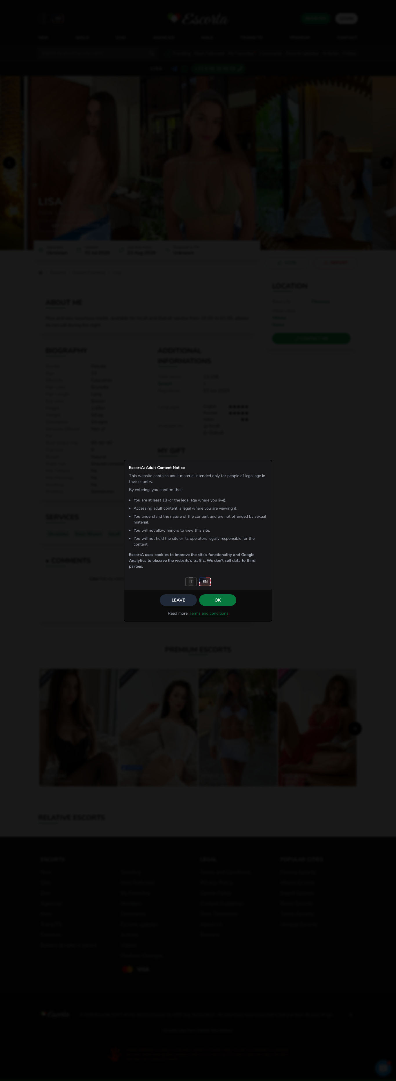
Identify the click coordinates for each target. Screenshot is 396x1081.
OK (218, 600)
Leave (178, 600)
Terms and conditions (209, 613)
